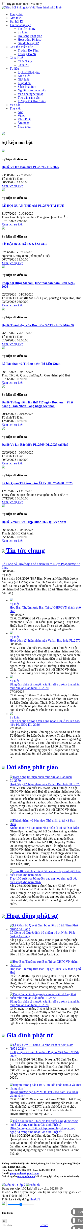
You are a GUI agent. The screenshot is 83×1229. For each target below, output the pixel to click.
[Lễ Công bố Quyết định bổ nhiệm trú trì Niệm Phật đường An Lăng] (45, 929)
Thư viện (15, 108)
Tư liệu (14, 68)
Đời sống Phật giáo (30, 36)
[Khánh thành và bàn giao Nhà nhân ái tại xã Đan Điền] (45, 824)
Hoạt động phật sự (31, 915)
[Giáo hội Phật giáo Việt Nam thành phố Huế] (31, 7)
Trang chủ (16, 14)
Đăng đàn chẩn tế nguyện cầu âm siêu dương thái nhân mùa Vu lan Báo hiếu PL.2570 (45, 686)
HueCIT (35, 1199)
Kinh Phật (24, 119)
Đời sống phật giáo (31, 767)
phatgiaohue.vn (26, 1176)
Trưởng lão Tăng (28, 50)
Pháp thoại (24, 126)
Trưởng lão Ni (27, 54)
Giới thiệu (16, 18)
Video (21, 115)
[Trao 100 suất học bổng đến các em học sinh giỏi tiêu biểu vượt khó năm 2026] (45, 875)
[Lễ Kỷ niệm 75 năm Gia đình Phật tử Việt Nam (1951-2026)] (45, 1048)
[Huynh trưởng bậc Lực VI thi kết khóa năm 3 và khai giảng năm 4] (45, 1088)
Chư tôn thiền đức (21, 47)
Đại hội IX (16, 21)
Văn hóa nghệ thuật (30, 94)
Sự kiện (23, 32)
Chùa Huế (16, 57)
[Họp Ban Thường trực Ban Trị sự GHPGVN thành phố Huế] (45, 965)
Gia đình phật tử (29, 1035)
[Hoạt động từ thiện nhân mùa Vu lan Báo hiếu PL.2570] (45, 780)
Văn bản (15, 104)
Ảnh (20, 112)
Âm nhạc (23, 123)
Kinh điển (24, 76)
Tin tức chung (26, 28)
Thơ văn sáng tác (28, 97)
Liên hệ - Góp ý (15, 1185)
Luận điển (24, 83)
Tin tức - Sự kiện (20, 25)
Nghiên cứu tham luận (32, 90)
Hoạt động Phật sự (30, 39)
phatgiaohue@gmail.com (24, 1173)
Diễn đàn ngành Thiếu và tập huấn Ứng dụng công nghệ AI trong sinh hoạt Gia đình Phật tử (42, 1130)
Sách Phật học (27, 86)
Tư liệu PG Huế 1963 (32, 101)
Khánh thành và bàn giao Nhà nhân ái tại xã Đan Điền (44, 827)
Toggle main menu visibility (24, 3)
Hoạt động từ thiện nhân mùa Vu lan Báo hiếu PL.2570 (45, 640)
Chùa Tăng (25, 61)
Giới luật (23, 79)
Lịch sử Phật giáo (29, 72)
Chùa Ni (23, 65)
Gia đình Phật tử (28, 43)
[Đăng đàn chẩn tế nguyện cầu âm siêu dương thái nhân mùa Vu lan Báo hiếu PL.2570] (45, 998)
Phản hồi (34, 1185)
